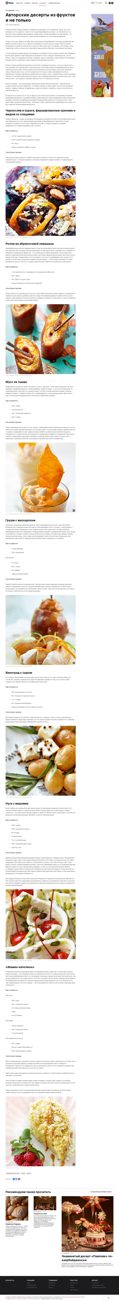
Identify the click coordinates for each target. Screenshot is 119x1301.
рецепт (29, 1173)
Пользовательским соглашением (70, 1297)
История (52, 1285)
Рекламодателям (98, 1285)
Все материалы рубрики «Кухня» (101, 1191)
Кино (72, 1285)
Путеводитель (32, 1287)
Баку (28, 1283)
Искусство (74, 1283)
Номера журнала (54, 3)
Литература (74, 1290)
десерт (23, 1173)
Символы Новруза (13, 1224)
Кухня (17, 10)
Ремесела (52, 1283)
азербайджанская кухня (12, 1173)
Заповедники (31, 1285)
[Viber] (19, 1179)
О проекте (95, 1283)
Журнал (95, 1280)
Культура (35, 3)
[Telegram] (16, 1179)
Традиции (42, 3)
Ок (108, 1298)
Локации (27, 3)
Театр (72, 1287)
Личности (19, 3)
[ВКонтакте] (14, 1179)
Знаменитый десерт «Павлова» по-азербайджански (87, 1258)
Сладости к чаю (40, 1214)
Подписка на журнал (99, 1287)
